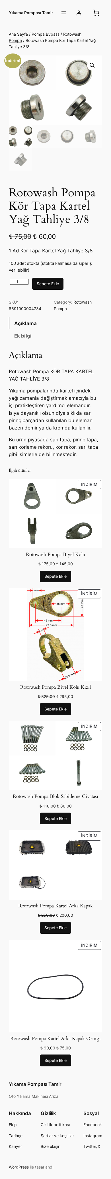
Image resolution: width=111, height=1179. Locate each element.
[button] (92, 65)
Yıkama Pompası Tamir (31, 12)
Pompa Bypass (45, 34)
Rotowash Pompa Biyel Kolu (55, 554)
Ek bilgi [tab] (23, 336)
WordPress (19, 1167)
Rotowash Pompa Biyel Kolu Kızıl (55, 687)
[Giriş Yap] (79, 13)
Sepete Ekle (48, 283)
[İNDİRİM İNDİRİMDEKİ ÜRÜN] (55, 513)
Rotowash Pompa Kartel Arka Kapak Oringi (55, 1038)
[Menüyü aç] (63, 12)
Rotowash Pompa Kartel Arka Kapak (55, 906)
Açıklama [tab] (25, 323)
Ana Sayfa (18, 34)
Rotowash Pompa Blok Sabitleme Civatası (55, 796)
